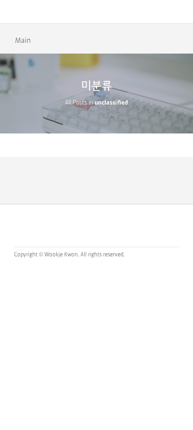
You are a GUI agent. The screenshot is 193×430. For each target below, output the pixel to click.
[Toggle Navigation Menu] (11, 11)
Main (23, 40)
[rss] (117, 225)
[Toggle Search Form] (181, 11)
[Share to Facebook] (181, 39)
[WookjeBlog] (97, 11)
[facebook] (99, 225)
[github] (80, 225)
